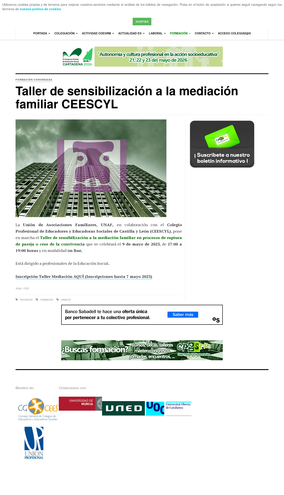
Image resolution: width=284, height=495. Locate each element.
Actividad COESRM (97, 33)
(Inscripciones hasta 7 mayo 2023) (118, 276)
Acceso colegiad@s (234, 33)
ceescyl (65, 299)
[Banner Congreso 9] (142, 57)
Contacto (203, 33)
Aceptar (142, 22)
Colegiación (64, 33)
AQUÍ (78, 276)
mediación (46, 299)
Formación (179, 33)
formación (26, 299)
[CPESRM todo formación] (142, 350)
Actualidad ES (130, 33)
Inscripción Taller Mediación (44, 276)
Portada (40, 33)
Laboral (156, 33)
